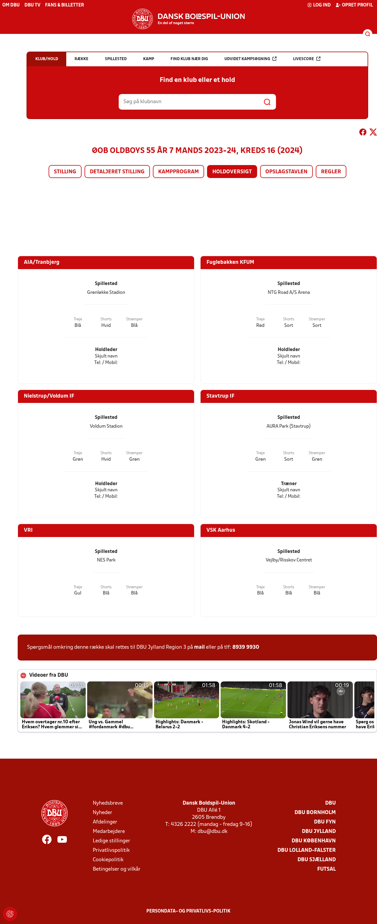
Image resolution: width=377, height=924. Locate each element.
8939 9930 (245, 647)
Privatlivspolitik (111, 850)
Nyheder (102, 812)
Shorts (106, 319)
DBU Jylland (319, 831)
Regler (331, 171)
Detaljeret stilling (117, 171)
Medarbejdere (109, 831)
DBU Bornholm (315, 812)
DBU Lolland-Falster (306, 850)
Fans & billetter (64, 5)
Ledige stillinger (111, 841)
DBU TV (32, 5)
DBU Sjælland (316, 859)
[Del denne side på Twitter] (373, 133)
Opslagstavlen (286, 171)
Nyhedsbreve (108, 803)
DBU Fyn (325, 822)
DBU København (314, 841)
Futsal (326, 869)
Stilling (65, 171)
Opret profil (357, 5)
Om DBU (11, 5)
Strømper (134, 319)
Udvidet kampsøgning (247, 59)
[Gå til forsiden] (188, 19)
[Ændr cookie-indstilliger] (10, 914)
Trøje (78, 319)
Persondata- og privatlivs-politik (188, 911)
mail (199, 647)
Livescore (303, 59)
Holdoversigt (232, 171)
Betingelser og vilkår (116, 869)
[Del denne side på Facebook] (362, 133)
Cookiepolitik (108, 859)
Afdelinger (105, 822)
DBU (330, 803)
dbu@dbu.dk (212, 831)
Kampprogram (178, 171)
